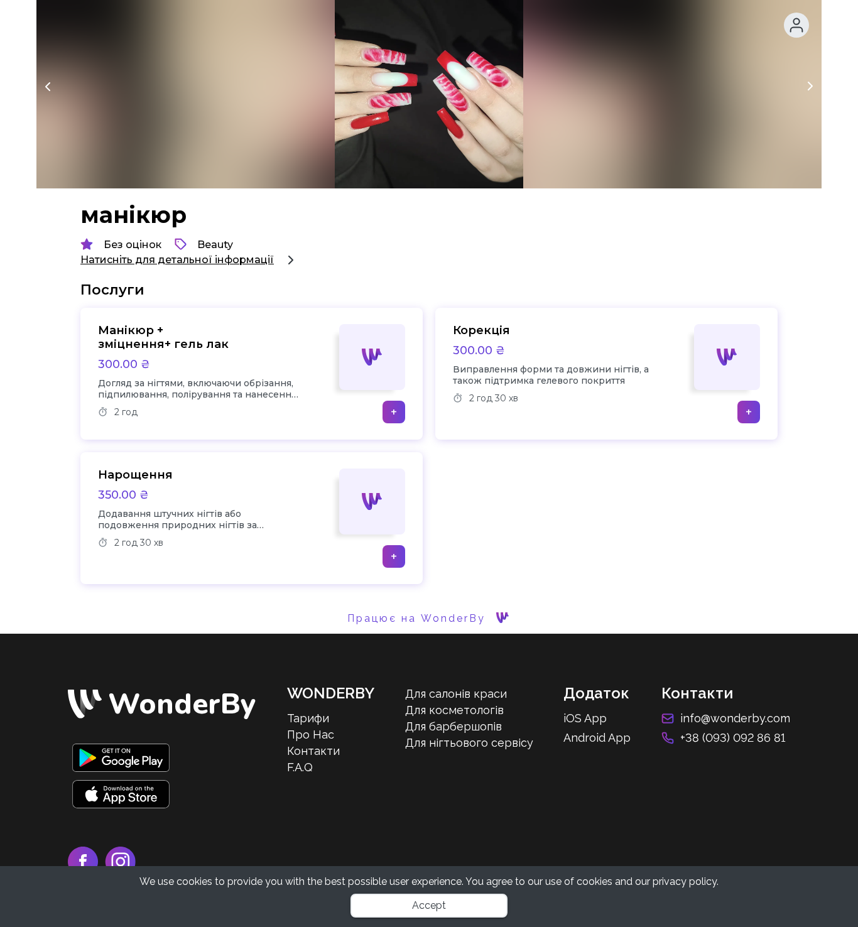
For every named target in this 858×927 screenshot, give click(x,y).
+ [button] (394, 412)
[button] (796, 25)
